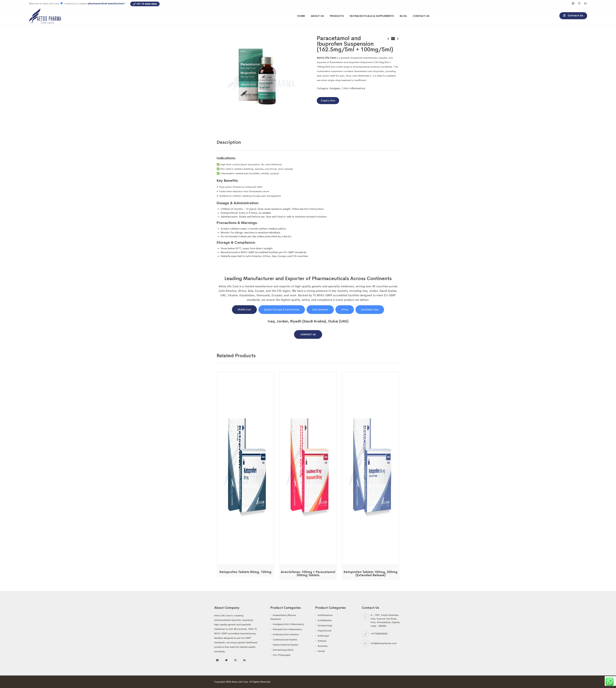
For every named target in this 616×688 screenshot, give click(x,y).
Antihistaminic (325, 615)
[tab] (229, 142)
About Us (317, 16)
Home (301, 16)
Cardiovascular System (285, 639)
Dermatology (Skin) (283, 649)
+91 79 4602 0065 (146, 3)
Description (229, 142)
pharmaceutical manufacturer (106, 3)
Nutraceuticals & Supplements (372, 16)
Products (337, 16)
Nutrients (323, 645)
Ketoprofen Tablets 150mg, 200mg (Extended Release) (371, 573)
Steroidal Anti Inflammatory (287, 629)
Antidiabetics (325, 620)
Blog (403, 16)
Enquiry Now (328, 100)
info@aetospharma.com (384, 643)
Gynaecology (325, 625)
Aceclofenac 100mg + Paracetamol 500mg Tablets (308, 573)
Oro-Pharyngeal (281, 654)
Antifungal (323, 635)
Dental (321, 651)
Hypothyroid (324, 630)
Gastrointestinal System (285, 644)
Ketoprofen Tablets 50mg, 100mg (245, 572)
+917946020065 (379, 633)
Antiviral (322, 640)
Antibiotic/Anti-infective (286, 634)
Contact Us (421, 16)
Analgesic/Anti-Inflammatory (288, 624)
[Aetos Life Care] (45, 15)
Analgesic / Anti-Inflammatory (347, 88)
